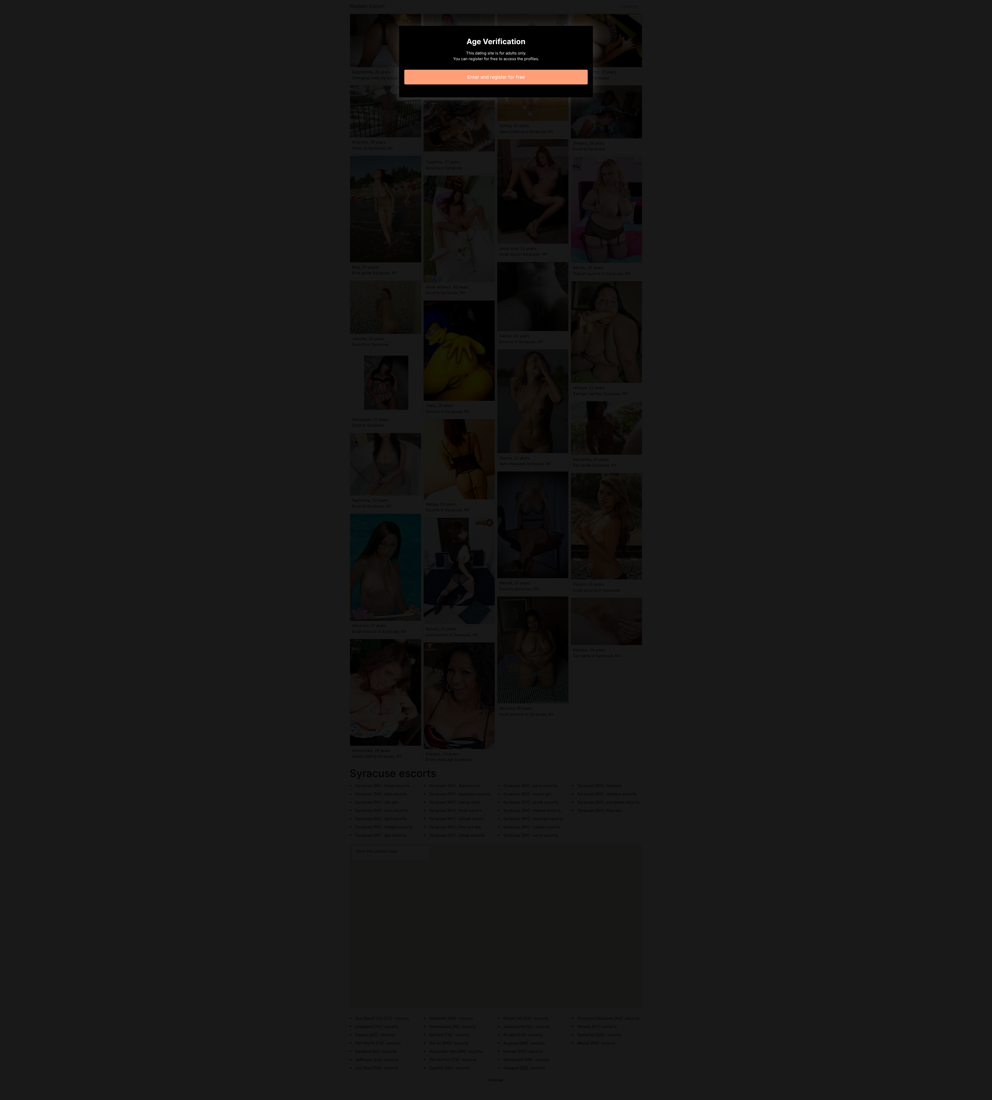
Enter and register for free (496, 77)
